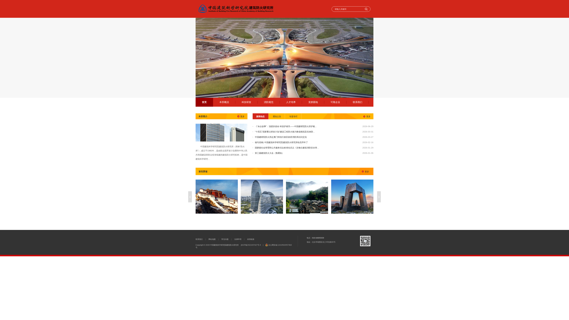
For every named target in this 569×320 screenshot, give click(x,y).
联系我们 (357, 102)
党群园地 (313, 102)
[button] (281, 93)
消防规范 (268, 102)
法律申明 (237, 239)
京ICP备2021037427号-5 (251, 245)
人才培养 (291, 102)
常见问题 (224, 239)
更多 (242, 116)
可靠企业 (335, 102)
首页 (204, 102)
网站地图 (212, 239)
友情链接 (250, 239)
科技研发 (246, 102)
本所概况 (224, 102)
